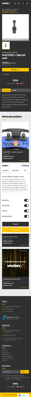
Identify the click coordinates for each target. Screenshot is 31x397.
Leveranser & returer (7, 358)
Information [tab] (15, 170)
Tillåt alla (15, 224)
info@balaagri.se (9, 309)
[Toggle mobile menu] (27, 3)
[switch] (26, 205)
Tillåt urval (15, 229)
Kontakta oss (5, 353)
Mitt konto (5, 351)
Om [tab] (25, 170)
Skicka (23, 372)
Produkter (8, 9)
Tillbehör (14, 90)
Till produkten (23, 160)
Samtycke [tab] (6, 170)
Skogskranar (15, 9)
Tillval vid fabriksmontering (8, 10)
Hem (3, 9)
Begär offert (14, 70)
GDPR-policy (5, 354)
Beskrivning (6, 90)
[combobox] (23, 395)
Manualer (4, 360)
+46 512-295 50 (9, 311)
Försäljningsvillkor (7, 356)
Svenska (23, 395)
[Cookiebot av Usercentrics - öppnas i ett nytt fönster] (22, 166)
